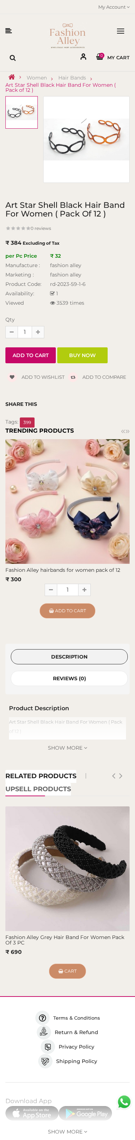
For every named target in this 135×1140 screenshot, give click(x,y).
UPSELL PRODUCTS (38, 789)
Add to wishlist (42, 377)
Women (37, 77)
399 (27, 422)
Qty (10, 319)
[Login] (83, 58)
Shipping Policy (76, 1061)
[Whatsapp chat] (124, 1102)
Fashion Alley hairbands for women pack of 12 (62, 570)
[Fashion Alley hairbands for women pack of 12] (67, 501)
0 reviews (41, 228)
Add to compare (103, 377)
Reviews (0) (69, 678)
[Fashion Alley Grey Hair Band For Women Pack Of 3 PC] (67, 868)
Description (69, 656)
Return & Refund (76, 1032)
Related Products (40, 776)
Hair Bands (72, 77)
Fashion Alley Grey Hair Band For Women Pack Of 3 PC (64, 940)
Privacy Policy (76, 1046)
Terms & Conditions (76, 1018)
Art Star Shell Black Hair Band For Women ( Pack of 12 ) (60, 87)
